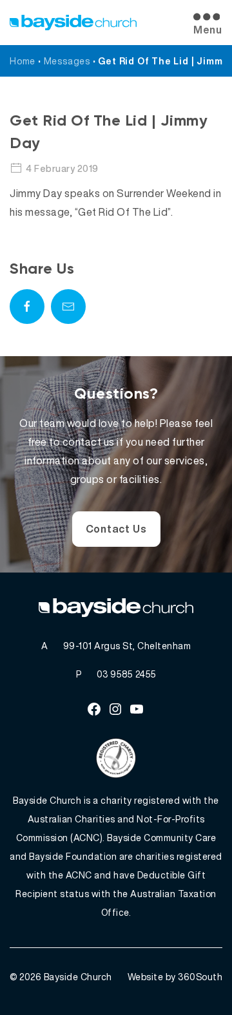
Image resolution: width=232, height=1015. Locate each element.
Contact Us (116, 528)
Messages (67, 61)
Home (22, 61)
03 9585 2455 (127, 674)
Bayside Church (78, 976)
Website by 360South (175, 976)
